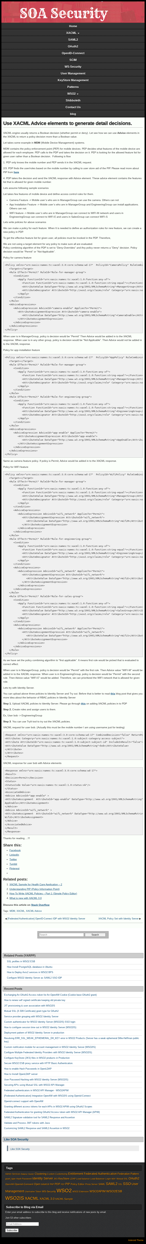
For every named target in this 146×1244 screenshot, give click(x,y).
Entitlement (75, 1173)
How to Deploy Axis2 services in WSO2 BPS (30, 972)
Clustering (40, 1173)
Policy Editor (78, 1184)
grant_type (10, 1179)
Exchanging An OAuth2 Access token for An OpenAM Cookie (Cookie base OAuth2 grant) (50, 994)
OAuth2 (73, 46)
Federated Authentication (100, 1173)
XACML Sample (64, 1199)
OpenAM (9, 1184)
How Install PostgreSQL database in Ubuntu (29, 967)
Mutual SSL (122, 1179)
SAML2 (73, 39)
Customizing (61, 1174)
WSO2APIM (98, 1191)
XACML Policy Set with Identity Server (118, 918)
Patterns (73, 86)
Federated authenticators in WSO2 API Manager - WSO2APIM (36, 1090)
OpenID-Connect (73, 53)
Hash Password (24, 1179)
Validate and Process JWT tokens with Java (27, 1123)
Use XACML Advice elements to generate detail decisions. (67, 123)
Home (73, 26)
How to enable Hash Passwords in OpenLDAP (28, 1068)
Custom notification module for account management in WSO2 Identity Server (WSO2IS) (50, 1047)
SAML (101, 1184)
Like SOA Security (16, 1139)
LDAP (73, 1179)
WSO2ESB (114, 1191)
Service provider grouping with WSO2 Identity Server (31, 1016)
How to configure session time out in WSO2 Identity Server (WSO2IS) (40, 1027)
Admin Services (12, 1174)
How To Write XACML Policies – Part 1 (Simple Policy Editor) (43, 893)
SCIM (73, 59)
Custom (51, 1174)
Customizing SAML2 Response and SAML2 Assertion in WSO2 (36, 1128)
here (16, 172)
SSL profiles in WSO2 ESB (21, 961)
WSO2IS (14, 1198)
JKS (56, 1179)
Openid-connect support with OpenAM (23, 1101)
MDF (114, 1179)
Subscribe (12, 1230)
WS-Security (73, 66)
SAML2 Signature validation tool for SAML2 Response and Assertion (39, 1117)
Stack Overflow (40, 904)
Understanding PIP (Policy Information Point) (34, 889)
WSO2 (71, 93)
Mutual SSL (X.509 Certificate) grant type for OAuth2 (31, 1011)
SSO (127, 1184)
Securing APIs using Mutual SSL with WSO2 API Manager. (34, 1085)
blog (73, 113)
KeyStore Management (73, 80)
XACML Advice (34, 911)
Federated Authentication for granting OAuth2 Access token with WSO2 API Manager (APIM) (52, 1112)
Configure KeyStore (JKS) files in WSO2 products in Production (37, 1058)
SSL (120, 1184)
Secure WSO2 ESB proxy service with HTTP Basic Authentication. (38, 1063)
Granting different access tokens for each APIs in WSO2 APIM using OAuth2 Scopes (48, 1106)
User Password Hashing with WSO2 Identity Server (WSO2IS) (36, 1079)
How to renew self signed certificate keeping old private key (34, 1000)
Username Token (33, 1191)
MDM (12, 911)
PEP (63, 1184)
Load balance (83, 1179)
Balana (24, 1174)
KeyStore (63, 1178)
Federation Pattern (128, 1173)
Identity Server (42, 1178)
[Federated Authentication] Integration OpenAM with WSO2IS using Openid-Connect (47, 1095)
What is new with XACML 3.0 (25, 898)
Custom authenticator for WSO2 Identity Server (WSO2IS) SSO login (39, 1021)
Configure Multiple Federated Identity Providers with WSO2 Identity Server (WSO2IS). (48, 1052)
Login (108, 1179)
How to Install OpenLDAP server (21, 1074)
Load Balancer (97, 1179)
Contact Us (73, 107)
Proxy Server (91, 1184)
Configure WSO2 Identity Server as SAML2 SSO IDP (34, 977)
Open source (41, 1184)
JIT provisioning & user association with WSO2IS (29, 1005)
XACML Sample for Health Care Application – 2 (35, 884)
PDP (57, 1184)
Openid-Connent (24, 1184)
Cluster (31, 1174)
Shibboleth (73, 100)
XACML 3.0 (47, 1198)
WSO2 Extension (80, 1191)
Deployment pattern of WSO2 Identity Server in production (34, 1032)
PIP (67, 1184)
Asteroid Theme (136, 1240)
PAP (52, 1184)
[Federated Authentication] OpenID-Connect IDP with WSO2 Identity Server (46, 918)
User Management (73, 73)
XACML (71, 32)
